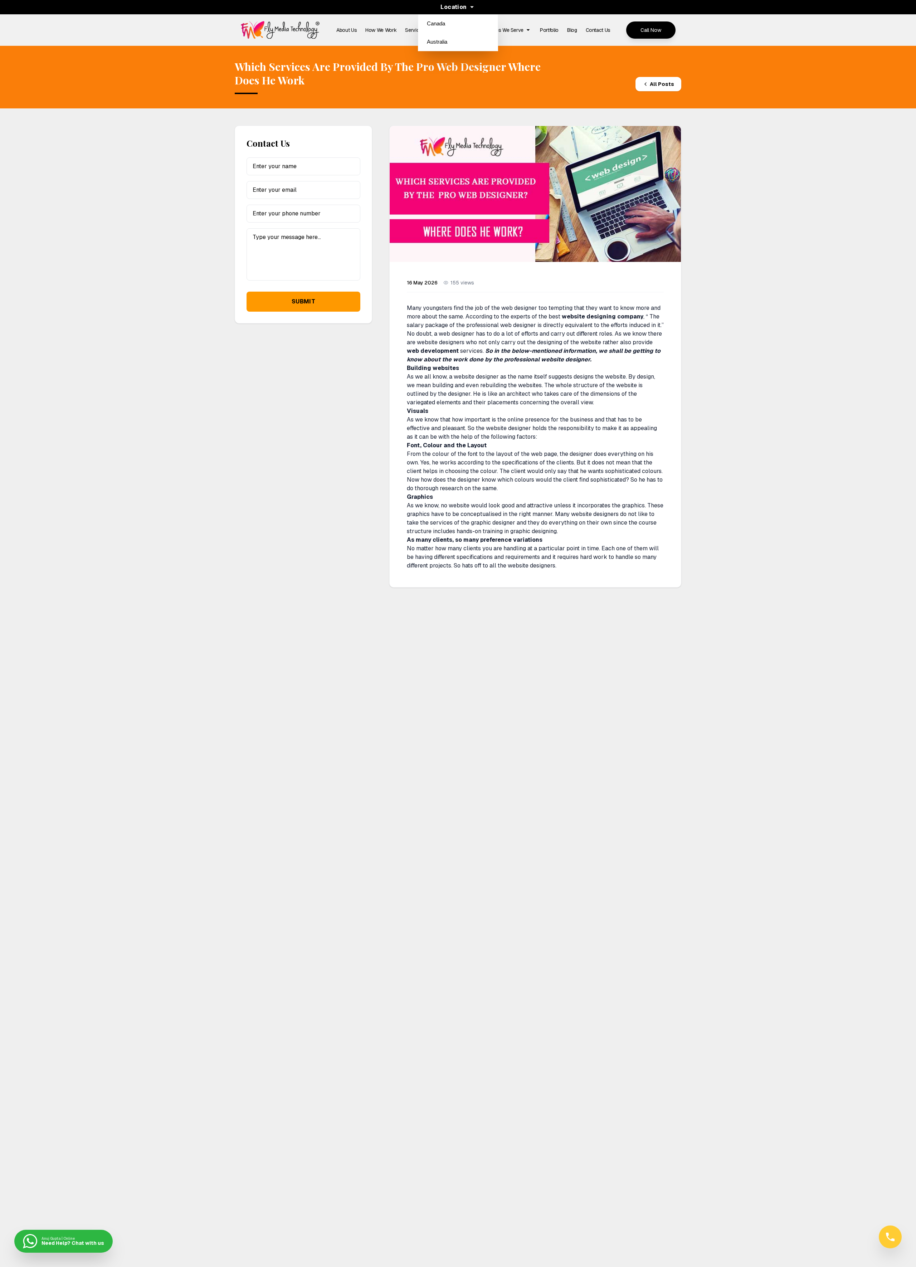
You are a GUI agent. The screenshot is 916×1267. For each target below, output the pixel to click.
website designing (589, 316)
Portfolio (549, 30)
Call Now (650, 30)
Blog (572, 30)
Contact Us (598, 30)
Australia (437, 42)
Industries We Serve (501, 30)
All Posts (662, 84)
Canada (436, 23)
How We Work (380, 30)
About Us (346, 30)
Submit (303, 301)
